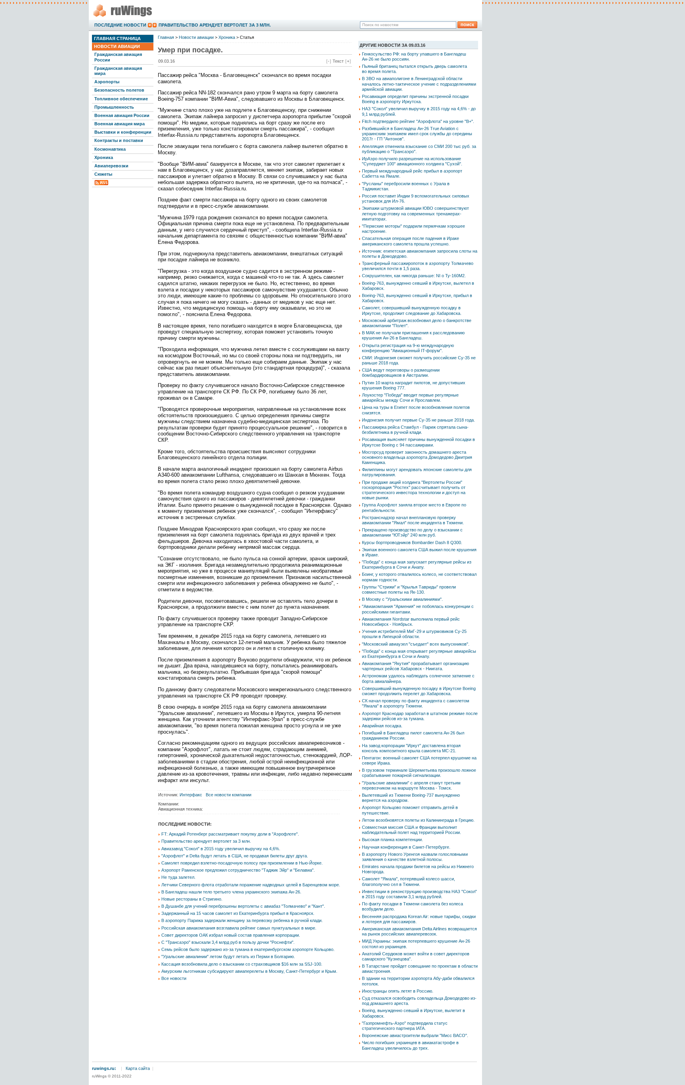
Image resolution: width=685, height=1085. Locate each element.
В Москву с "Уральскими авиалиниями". (402, 599)
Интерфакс (191, 794)
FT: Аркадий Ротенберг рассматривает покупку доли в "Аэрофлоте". (230, 834)
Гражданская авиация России (118, 57)
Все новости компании (228, 794)
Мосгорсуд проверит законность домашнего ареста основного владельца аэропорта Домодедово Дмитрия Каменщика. (417, 457)
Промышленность (114, 107)
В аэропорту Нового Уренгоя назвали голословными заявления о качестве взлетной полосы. (415, 857)
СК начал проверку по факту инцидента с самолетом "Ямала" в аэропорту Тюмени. (415, 703)
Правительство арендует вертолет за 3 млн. (215, 25)
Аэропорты (106, 81)
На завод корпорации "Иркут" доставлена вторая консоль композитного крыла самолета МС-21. (411, 748)
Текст (338, 61)
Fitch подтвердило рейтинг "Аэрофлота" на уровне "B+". (418, 121)
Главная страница (117, 38)
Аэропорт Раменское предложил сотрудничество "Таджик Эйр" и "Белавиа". (238, 870)
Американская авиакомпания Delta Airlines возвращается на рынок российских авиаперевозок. (419, 931)
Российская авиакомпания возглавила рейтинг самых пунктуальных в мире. (238, 928)
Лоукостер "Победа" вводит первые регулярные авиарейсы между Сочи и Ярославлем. (410, 398)
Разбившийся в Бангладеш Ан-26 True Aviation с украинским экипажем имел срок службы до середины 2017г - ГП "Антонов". (417, 133)
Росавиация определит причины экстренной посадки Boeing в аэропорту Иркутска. (415, 99)
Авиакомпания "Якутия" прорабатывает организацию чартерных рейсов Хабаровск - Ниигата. (415, 666)
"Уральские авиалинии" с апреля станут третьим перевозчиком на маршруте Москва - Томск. (411, 785)
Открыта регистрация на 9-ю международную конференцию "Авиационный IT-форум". (408, 348)
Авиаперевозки (111, 165)
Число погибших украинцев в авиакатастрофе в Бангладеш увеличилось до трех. (410, 1045)
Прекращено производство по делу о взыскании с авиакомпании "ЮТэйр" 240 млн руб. (412, 532)
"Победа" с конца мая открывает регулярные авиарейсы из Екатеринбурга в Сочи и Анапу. (419, 654)
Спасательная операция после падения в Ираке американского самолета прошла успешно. (410, 241)
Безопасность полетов (119, 90)
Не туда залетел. (178, 877)
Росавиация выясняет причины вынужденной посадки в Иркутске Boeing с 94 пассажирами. (418, 442)
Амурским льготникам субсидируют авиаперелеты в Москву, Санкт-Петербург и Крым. (249, 971)
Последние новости (120, 25)
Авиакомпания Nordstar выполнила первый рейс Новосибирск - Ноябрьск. (411, 622)
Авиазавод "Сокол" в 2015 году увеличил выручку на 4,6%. (220, 848)
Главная (166, 37)
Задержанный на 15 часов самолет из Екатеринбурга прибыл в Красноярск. (237, 913)
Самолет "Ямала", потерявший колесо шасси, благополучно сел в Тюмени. (408, 881)
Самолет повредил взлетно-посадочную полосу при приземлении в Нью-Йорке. (242, 863)
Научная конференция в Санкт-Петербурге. (406, 847)
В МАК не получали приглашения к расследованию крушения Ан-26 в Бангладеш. (413, 335)
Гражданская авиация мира (118, 71)
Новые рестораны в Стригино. (191, 899)
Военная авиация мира (119, 123)
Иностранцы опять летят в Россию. (397, 991)
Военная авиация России (121, 115)
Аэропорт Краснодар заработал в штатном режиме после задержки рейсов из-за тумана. (420, 716)
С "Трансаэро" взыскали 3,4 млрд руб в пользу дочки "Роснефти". (228, 942)
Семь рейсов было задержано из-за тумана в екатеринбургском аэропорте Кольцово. (248, 949)
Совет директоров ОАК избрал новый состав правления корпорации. (230, 935)
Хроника (103, 157)
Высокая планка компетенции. (392, 839)
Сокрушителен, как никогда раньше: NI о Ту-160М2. (414, 275)
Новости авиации (117, 46)
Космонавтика (110, 149)
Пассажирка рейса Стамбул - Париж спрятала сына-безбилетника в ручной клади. (415, 430)
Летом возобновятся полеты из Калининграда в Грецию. (418, 820)
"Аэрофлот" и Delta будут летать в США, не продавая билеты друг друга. (234, 855)
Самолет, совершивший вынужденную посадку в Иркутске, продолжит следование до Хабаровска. (411, 310)
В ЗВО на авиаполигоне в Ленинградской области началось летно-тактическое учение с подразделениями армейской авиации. (419, 83)
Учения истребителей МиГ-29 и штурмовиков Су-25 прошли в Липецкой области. (414, 634)
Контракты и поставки (118, 140)
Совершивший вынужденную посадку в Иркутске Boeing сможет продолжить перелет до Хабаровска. (419, 691)
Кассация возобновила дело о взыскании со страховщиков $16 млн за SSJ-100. (241, 964)
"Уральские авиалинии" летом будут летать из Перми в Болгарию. (228, 956)
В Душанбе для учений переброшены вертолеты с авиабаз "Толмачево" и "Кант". (243, 906)
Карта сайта (138, 1068)
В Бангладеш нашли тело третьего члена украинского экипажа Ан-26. (231, 891)
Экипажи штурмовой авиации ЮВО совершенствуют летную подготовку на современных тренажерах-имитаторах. (415, 213)
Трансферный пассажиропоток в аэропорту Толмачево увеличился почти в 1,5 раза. (417, 266)
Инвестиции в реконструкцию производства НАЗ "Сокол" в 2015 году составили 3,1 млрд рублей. (419, 894)
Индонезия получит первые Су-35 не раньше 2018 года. (418, 420)
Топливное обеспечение (121, 98)
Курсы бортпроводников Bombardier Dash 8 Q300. (412, 542)
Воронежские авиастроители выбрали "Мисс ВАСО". (415, 1035)
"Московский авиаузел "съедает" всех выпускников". (415, 644)
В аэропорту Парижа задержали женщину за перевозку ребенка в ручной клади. (242, 920)
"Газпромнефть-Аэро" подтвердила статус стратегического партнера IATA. (405, 1026)
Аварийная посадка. (382, 725)
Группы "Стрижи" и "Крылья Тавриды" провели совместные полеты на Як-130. (409, 589)
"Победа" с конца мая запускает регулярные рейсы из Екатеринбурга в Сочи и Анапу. (416, 564)
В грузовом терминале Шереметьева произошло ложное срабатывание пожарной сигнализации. (419, 773)
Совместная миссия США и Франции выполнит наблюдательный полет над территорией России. (411, 830)
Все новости (173, 978)
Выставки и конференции (122, 132)
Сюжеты (103, 174)
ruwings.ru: (104, 1068)
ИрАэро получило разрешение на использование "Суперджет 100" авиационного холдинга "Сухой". (412, 161)
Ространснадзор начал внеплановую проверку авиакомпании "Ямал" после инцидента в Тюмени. (413, 520)
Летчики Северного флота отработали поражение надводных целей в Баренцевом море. (250, 884)
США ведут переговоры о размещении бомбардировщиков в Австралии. (401, 373)
